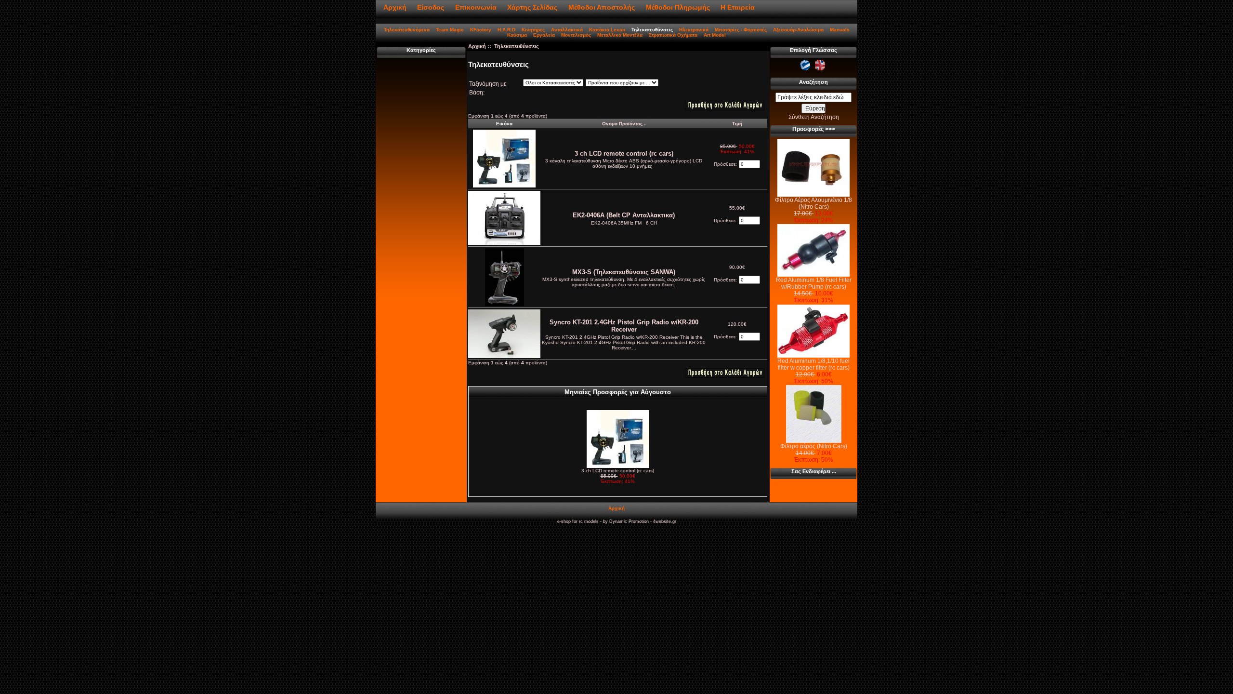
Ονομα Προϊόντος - (623, 123)
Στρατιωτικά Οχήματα (673, 35)
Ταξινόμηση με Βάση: (487, 88)
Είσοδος (430, 7)
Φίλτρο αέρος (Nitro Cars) (813, 446)
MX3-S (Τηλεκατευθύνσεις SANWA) (623, 272)
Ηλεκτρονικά (693, 29)
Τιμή (737, 123)
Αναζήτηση (813, 82)
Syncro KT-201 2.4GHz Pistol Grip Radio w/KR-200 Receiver (624, 326)
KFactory (480, 29)
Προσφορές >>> (813, 129)
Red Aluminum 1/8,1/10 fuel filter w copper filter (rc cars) (813, 364)
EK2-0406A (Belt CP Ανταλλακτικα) (624, 215)
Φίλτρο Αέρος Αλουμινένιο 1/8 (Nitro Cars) (813, 203)
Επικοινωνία (476, 7)
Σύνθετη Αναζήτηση (813, 117)
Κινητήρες (533, 29)
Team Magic (450, 29)
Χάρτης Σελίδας (532, 7)
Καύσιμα (517, 35)
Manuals (840, 29)
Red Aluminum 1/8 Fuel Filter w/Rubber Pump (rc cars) (814, 283)
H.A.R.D (506, 29)
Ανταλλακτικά (567, 29)
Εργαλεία (544, 35)
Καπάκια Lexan (607, 29)
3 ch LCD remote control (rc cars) (624, 153)
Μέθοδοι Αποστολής (601, 7)
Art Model (715, 35)
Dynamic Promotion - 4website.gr (642, 521)
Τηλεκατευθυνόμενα (407, 29)
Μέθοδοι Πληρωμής (678, 7)
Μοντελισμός (576, 35)
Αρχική (395, 7)
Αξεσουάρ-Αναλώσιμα (798, 29)
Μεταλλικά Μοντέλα (620, 35)
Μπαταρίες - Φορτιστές (741, 29)
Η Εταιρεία (738, 7)
